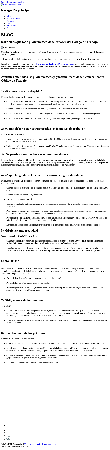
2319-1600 (29, 444)
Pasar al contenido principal (12, 2)
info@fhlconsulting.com (45, 444)
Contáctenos (11, 28)
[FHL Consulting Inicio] (11, 4)
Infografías (11, 26)
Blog (8, 23)
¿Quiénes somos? (13, 18)
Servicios (10, 21)
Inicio (8, 16)
